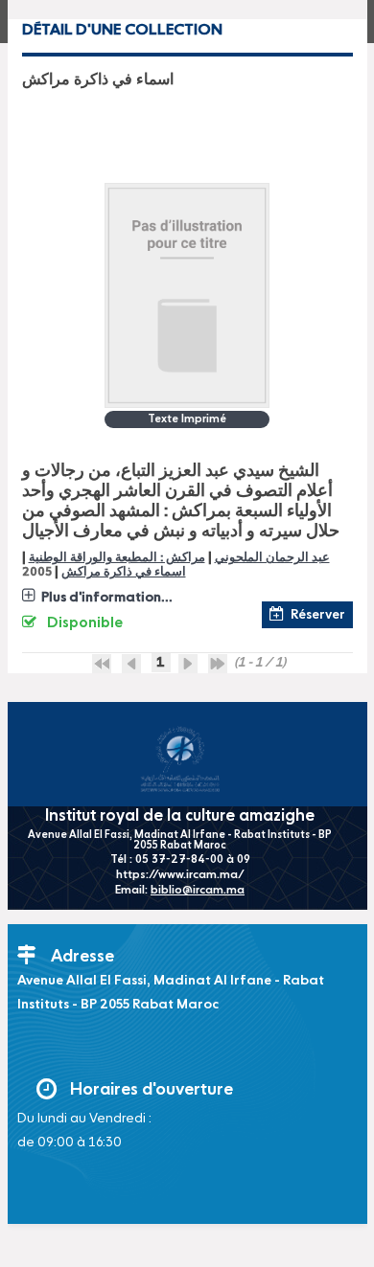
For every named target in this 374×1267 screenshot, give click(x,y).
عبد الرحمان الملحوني (272, 558)
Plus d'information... (107, 597)
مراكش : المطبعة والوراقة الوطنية (117, 558)
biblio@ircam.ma (198, 890)
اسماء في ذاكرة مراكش (123, 572)
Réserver (318, 615)
